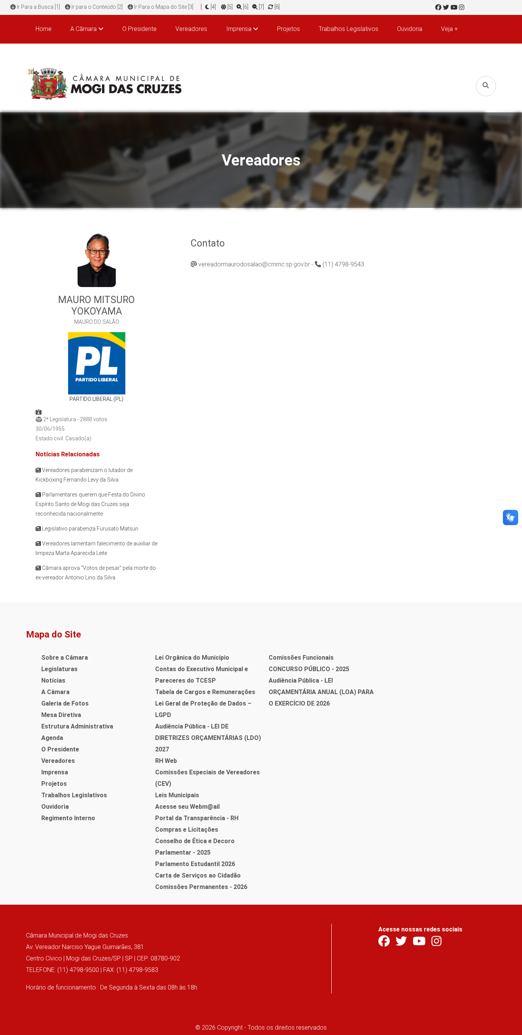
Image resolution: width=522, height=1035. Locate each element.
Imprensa (54, 772)
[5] (229, 7)
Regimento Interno (68, 818)
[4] (213, 7)
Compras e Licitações (186, 829)
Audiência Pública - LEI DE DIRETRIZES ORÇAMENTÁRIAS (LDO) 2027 (208, 738)
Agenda (52, 737)
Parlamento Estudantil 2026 (195, 864)
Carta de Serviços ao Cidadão (198, 875)
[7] (261, 7)
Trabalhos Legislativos (348, 28)
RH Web (166, 760)
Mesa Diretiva (61, 715)
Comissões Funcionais (301, 657)
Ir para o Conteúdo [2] (96, 7)
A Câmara (55, 692)
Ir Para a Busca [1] (38, 7)
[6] (245, 7)
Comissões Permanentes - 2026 (201, 887)
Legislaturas (59, 669)
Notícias (53, 680)
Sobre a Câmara (64, 657)
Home (44, 28)
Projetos (288, 28)
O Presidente (139, 28)
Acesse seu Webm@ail (187, 806)
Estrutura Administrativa (77, 726)
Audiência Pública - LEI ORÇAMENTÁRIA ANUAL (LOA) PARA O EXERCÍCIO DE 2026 (321, 692)
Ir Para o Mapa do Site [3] (163, 7)
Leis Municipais (177, 795)
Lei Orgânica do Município (192, 657)
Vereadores (191, 28)
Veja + (449, 28)
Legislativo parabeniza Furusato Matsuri (89, 529)
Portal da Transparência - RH (196, 818)
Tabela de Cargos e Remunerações (205, 692)
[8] (276, 7)
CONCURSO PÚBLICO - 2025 (309, 669)
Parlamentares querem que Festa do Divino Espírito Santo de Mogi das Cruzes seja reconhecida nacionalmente (90, 504)
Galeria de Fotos (65, 703)
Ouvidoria (409, 28)
